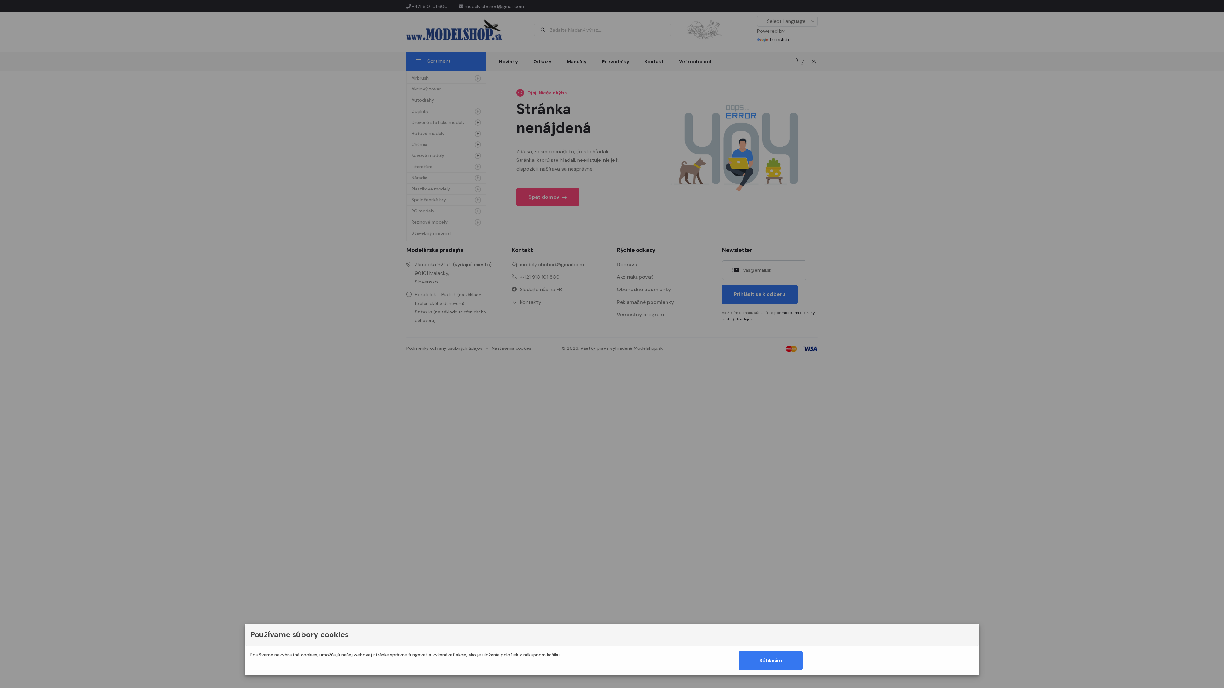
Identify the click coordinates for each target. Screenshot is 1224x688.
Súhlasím (770, 660)
